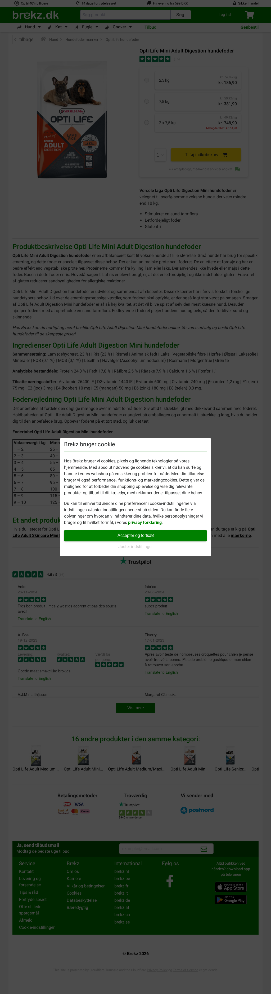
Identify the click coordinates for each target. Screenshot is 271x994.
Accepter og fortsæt (136, 535)
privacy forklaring (145, 522)
